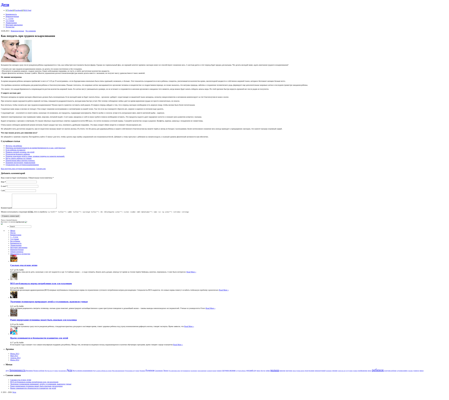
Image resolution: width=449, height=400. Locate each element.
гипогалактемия (201, 370)
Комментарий (6, 208)
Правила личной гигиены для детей (20, 152)
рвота (369, 370)
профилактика (362, 370)
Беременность (11, 14)
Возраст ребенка (38, 370)
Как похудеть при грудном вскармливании (18, 169)
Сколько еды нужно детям (23, 265)
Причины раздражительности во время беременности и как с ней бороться (35, 148)
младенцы (289, 370)
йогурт (263, 370)
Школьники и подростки (20, 254)
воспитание (194, 370)
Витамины (29, 370)
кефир (268, 370)
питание (335, 370)
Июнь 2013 (14, 354)
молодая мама (309, 370)
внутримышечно (185, 370)
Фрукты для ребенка (14, 146)
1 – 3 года (9, 19)
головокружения (211, 370)
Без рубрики (15, 241)
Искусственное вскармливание (83, 370)
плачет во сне (342, 370)
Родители (150, 370)
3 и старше (10, 21)
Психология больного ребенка (18, 154)
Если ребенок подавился (15, 150)
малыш (274, 370)
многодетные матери (299, 370)
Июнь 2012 (14, 360)
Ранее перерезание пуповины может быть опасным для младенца (43, 320)
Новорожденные (12, 16)
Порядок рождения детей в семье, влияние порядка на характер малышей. (35, 156)
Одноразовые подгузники (132, 370)
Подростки (10, 27)
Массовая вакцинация (118, 370)
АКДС (7, 370)
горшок (219, 370)
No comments (30, 31)
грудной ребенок (241, 370)
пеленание (329, 370)
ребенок (378, 370)
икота (258, 370)
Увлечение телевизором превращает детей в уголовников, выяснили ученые (49, 301)
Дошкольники (11, 23)
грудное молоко (229, 370)
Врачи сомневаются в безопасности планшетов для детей (39, 338)
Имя (2, 182)
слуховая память (402, 370)
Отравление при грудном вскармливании (22, 165)
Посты (13, 233)
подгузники (349, 370)
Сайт (3, 191)
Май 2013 (14, 356)
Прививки (142, 370)
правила (355, 370)
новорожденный (320, 370)
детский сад (251, 370)
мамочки (282, 370)
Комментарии (15, 235)
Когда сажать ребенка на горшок (19, 158)
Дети (5, 4)
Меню (12, 231)
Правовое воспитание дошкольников (20, 163)
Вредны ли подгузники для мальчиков (55, 370)
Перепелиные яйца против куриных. (20, 160)
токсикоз (410, 370)
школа (422, 370)
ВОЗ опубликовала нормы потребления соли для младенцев (41, 283)
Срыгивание (159, 370)
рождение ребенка (390, 370)
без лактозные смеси (174, 370)
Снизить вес (41, 169)
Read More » (191, 272)
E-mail (3, 186)
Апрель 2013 (15, 358)
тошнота (416, 370)
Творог (166, 370)
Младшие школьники (14, 25)
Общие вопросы (16, 252)
